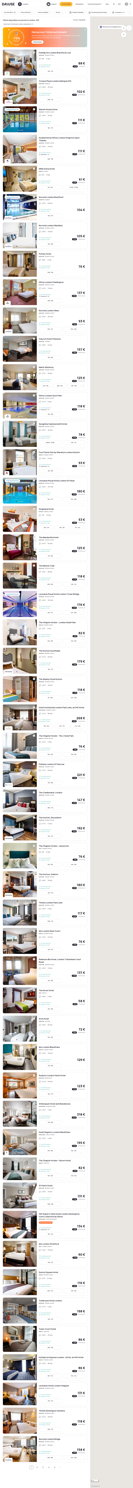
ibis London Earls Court (45, 941)
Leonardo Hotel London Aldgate (45, 1394)
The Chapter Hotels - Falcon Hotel (45, 1168)
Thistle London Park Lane (45, 912)
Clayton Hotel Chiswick (45, 349)
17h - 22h (77, 726)
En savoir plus (37, 42)
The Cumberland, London (45, 801)
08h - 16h (60, 386)
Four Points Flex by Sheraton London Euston (45, 462)
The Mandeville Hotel (45, 547)
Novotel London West (45, 320)
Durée (58, 12)
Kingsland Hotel (45, 519)
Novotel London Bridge (45, 1449)
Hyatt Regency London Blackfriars (45, 1142)
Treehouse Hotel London (45, 1310)
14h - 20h (74, 698)
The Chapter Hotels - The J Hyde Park (45, 746)
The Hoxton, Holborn (45, 884)
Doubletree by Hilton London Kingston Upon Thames (45, 149)
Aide (107, 4)
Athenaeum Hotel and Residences (45, 1114)
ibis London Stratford (45, 1254)
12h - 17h (62, 726)
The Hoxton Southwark (45, 661)
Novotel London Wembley (45, 235)
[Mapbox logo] (95, 1486)
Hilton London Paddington (45, 292)
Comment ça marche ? (95, 4)
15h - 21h (73, 1376)
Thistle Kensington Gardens (45, 1421)
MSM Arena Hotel (45, 179)
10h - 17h (50, 71)
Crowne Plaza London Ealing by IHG (45, 91)
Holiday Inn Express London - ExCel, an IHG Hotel (45, 1367)
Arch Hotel (45, 1029)
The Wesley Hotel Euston (45, 689)
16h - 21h (73, 1151)
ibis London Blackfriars (45, 1057)
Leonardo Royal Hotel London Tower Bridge (45, 604)
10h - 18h (50, 244)
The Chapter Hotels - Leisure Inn (45, 856)
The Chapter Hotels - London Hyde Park (45, 632)
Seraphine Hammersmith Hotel (45, 434)
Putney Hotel (45, 264)
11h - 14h (50, 187)
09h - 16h (50, 272)
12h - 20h (74, 499)
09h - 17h (50, 99)
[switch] (76, 12)
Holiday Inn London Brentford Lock (45, 63)
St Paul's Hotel (45, 1195)
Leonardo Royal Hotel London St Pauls (45, 491)
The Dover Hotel (45, 1000)
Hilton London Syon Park (45, 405)
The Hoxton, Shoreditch (45, 827)
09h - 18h (50, 159)
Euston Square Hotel (45, 1282)
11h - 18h (50, 556)
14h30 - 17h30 (74, 187)
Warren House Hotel (45, 119)
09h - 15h (50, 1347)
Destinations (79, 4)
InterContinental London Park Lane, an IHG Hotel (45, 717)
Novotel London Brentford (45, 207)
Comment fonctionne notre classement (17, 24)
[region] (111, 752)
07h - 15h (45, 386)
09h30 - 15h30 (50, 442)
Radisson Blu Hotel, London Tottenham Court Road (45, 970)
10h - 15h (62, 527)
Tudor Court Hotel (45, 1339)
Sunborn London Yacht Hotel (45, 1085)
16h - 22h (74, 329)
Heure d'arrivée (25, 12)
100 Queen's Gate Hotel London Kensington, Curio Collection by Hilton (45, 1224)
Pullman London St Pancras (45, 774)
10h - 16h (73, 641)
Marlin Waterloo (45, 377)
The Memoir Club (45, 576)
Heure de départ (43, 12)
